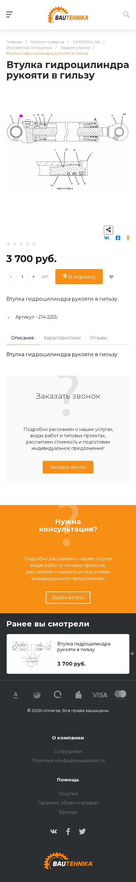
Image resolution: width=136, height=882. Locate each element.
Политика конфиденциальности (68, 760)
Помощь (68, 780)
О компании (68, 738)
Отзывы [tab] (98, 338)
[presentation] (132, 654)
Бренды (68, 812)
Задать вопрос (68, 597)
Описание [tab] (22, 338)
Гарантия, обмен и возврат (68, 803)
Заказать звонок (68, 467)
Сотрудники (68, 751)
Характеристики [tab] (62, 338)
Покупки (68, 794)
